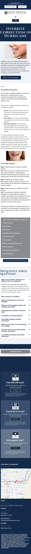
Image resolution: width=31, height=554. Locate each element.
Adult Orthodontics (7, 253)
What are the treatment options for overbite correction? (13, 306)
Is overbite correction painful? (11, 316)
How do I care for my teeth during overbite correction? (13, 330)
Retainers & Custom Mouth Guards (12, 243)
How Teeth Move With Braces (10, 250)
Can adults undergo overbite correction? (11, 320)
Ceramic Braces (6, 226)
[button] (15, 280)
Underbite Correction (8, 236)
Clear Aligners (6, 229)
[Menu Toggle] (15, 17)
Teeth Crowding (6, 240)
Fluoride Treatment (7, 247)
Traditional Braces (7, 223)
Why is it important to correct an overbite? (12, 301)
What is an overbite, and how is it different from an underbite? (13, 280)
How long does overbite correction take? (13, 311)
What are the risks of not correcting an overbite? (13, 325)
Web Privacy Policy (6, 528)
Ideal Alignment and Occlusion (11, 233)
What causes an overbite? (10, 296)
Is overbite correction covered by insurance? (12, 335)
